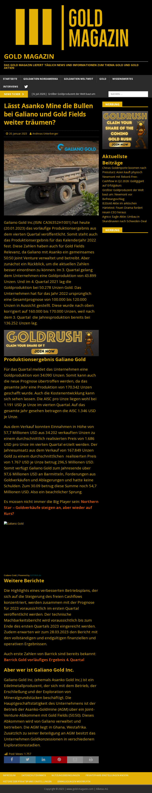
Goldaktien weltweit (78, 79)
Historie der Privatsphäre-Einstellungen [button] (27, 781)
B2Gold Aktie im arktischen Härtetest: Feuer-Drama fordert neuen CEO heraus (122, 207)
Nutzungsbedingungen (66, 775)
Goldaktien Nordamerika (40, 79)
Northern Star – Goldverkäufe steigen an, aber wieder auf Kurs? (51, 507)
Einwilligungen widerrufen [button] (74, 781)
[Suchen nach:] (128, 94)
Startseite (10, 79)
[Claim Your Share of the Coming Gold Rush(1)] (51, 354)
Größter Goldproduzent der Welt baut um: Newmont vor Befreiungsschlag (123, 194)
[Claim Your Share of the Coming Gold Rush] (125, 147)
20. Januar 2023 (18, 133)
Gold (102, 79)
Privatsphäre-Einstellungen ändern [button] (107, 775)
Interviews (10, 86)
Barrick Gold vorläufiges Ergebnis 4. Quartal (44, 659)
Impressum (9, 775)
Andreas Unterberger (45, 133)
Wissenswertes (122, 79)
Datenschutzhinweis (33, 775)
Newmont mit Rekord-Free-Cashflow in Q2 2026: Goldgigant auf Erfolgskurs (123, 181)
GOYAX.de (35, 575)
